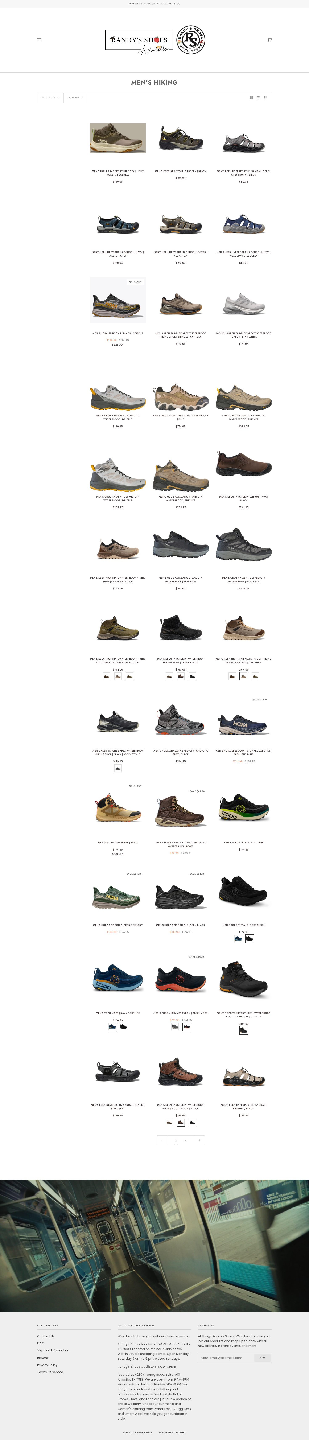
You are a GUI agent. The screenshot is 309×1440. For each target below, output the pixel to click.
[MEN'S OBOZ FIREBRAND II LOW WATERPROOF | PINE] (181, 382)
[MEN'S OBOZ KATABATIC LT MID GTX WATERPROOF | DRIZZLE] (118, 463)
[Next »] (200, 1139)
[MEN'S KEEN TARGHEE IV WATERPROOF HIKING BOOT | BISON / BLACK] (181, 1072)
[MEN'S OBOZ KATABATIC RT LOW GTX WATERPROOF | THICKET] (244, 382)
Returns (43, 1358)
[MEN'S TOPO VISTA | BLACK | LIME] (244, 809)
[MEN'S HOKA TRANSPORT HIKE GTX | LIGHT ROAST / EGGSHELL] (118, 138)
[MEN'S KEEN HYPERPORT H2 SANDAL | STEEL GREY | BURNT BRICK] (244, 138)
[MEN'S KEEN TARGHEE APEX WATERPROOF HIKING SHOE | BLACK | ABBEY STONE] (118, 717)
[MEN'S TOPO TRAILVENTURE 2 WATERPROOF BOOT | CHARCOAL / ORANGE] (244, 979)
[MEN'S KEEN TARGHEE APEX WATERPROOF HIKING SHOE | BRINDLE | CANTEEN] (181, 300)
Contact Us (45, 1336)
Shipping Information (53, 1350)
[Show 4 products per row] (267, 98)
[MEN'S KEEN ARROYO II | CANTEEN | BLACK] (181, 138)
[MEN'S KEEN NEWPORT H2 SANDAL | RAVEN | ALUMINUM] (181, 219)
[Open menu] (43, 40)
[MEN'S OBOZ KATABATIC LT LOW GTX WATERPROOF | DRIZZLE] (118, 382)
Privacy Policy (47, 1365)
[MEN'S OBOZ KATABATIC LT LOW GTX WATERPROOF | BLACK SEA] (181, 544)
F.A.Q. (41, 1343)
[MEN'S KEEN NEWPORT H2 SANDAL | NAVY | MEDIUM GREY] (118, 219)
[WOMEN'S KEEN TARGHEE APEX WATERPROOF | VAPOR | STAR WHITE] (244, 300)
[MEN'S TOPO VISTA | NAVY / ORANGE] (118, 979)
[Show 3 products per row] (258, 98)
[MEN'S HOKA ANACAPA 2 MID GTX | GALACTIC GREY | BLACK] (181, 717)
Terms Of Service (50, 1372)
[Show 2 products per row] (251, 98)
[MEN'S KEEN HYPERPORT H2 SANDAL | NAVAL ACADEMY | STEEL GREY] (244, 219)
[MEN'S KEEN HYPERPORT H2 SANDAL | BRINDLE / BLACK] (244, 1072)
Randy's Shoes (135, 1432)
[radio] (106, 676)
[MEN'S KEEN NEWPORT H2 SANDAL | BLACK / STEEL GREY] (118, 1072)
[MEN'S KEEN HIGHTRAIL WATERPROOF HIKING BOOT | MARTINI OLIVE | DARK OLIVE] (118, 626)
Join (262, 1357)
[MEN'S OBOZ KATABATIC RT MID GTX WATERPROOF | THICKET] (181, 463)
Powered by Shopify (172, 1432)
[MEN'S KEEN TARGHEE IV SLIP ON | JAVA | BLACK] (244, 463)
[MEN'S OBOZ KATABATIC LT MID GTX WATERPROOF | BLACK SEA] (244, 544)
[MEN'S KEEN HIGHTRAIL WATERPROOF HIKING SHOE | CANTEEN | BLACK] (118, 545)
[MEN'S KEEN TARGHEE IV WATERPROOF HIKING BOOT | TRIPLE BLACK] (181, 626)
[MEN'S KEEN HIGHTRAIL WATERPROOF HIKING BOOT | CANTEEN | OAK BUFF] (244, 626)
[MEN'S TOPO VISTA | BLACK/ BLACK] (244, 891)
